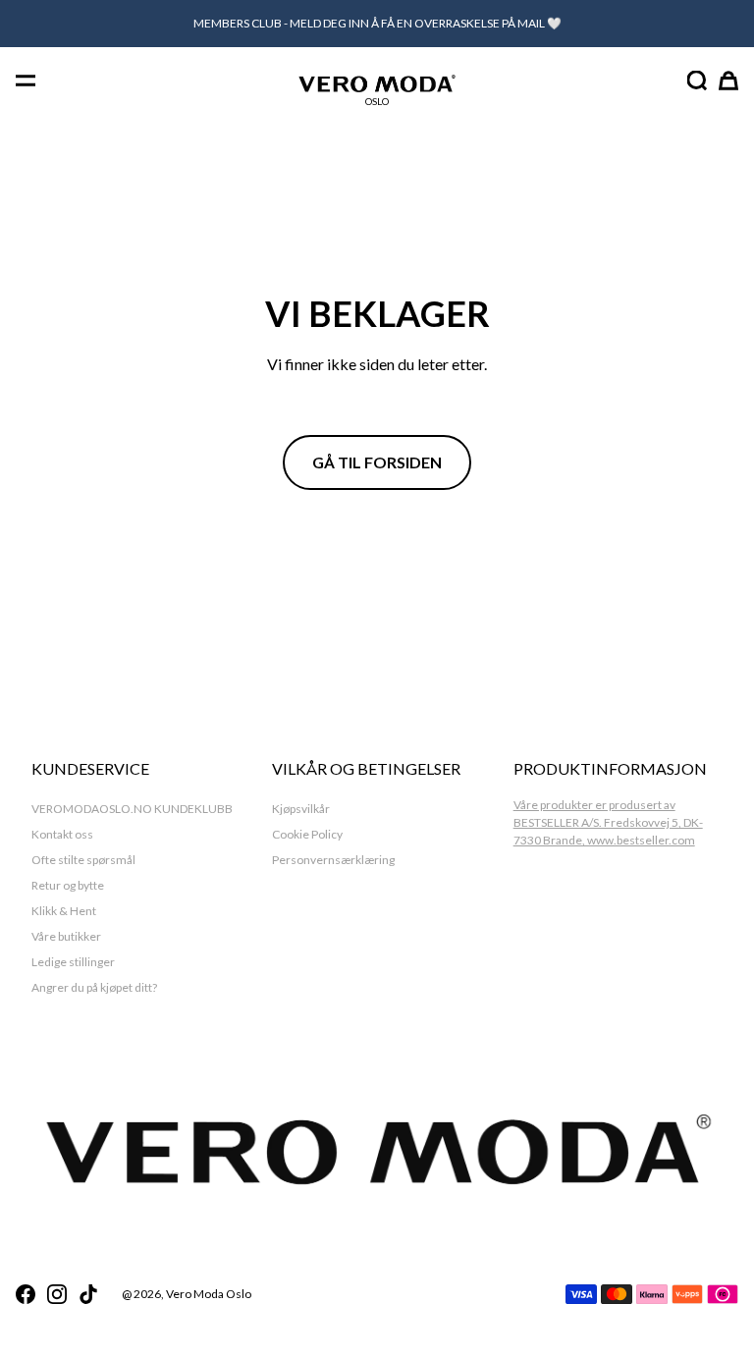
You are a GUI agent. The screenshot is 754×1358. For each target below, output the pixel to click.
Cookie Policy (307, 834)
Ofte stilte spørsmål (83, 859)
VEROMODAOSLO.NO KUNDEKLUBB (132, 808)
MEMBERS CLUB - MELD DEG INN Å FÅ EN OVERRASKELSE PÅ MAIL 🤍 (377, 23)
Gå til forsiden (377, 462)
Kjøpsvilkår (301, 808)
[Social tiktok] (88, 1294)
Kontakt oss (62, 834)
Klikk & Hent (63, 910)
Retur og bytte (67, 885)
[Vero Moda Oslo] (377, 83)
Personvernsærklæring (333, 859)
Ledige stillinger (73, 961)
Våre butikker (66, 936)
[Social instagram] (57, 1294)
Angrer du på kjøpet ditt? (94, 987)
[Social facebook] (25, 1294)
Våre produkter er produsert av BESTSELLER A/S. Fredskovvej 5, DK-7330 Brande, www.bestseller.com (608, 822)
